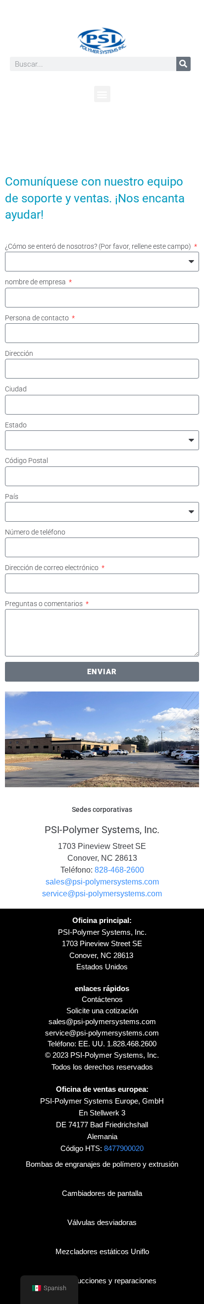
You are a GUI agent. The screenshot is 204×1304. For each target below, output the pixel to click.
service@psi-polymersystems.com (102, 893)
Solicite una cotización (102, 1010)
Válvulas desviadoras (102, 1222)
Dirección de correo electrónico (52, 568)
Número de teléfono (35, 532)
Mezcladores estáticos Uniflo (102, 1251)
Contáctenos (102, 999)
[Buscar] (183, 64)
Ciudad (16, 389)
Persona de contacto (37, 318)
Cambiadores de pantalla (102, 1193)
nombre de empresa (36, 282)
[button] (102, 94)
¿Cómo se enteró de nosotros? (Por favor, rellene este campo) (99, 246)
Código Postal (26, 460)
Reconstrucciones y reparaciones (102, 1280)
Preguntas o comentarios (44, 604)
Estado (16, 425)
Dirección (19, 353)
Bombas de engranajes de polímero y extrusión (102, 1164)
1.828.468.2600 (131, 1043)
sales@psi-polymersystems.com (102, 882)
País (11, 496)
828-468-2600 (119, 870)
